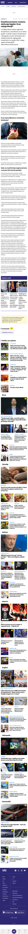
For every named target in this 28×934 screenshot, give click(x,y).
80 (7, 354)
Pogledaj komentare (7, 332)
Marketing (15, 891)
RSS (13, 902)
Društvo (12, 385)
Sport (4, 879)
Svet (11, 375)
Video (13, 876)
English (3, 706)
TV (13, 879)
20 (7, 375)
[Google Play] (8, 912)
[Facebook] (15, 870)
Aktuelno (11, 445)
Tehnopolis (5, 896)
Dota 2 (11, 657)
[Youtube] (24, 870)
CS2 (2, 639)
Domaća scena (12, 648)
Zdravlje (4, 19)
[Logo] (3, 2)
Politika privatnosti (17, 897)
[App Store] (20, 912)
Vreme (14, 883)
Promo (11, 454)
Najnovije (10, 2)
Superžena (5, 892)
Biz (3, 881)
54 (7, 364)
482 (7, 343)
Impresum (14, 893)
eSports (5, 894)
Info (4, 876)
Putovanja (5, 887)
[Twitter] (18, 870)
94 (7, 385)
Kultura (4, 889)
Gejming (3, 756)
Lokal (4, 900)
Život (4, 883)
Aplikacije (14, 899)
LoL (2, 622)
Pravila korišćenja (17, 895)
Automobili (5, 898)
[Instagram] (21, 870)
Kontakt (14, 904)
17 (7, 791)
